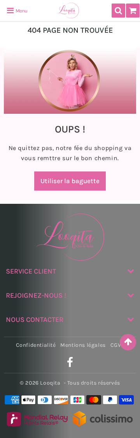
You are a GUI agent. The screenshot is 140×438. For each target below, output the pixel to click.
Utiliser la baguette (70, 181)
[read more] (70, 81)
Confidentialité (36, 345)
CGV (115, 345)
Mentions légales (83, 345)
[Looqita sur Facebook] (70, 364)
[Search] (118, 11)
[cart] (133, 11)
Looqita (50, 383)
